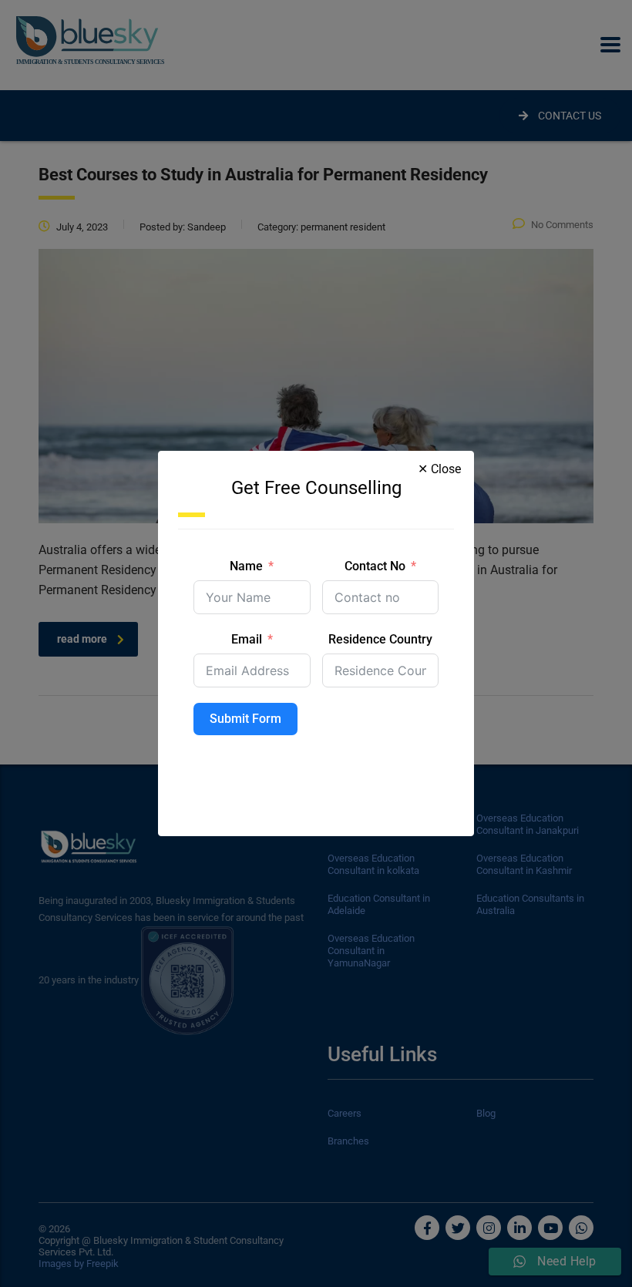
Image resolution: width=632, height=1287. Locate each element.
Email (246, 639)
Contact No (375, 566)
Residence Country (380, 639)
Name (246, 566)
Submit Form (245, 718)
